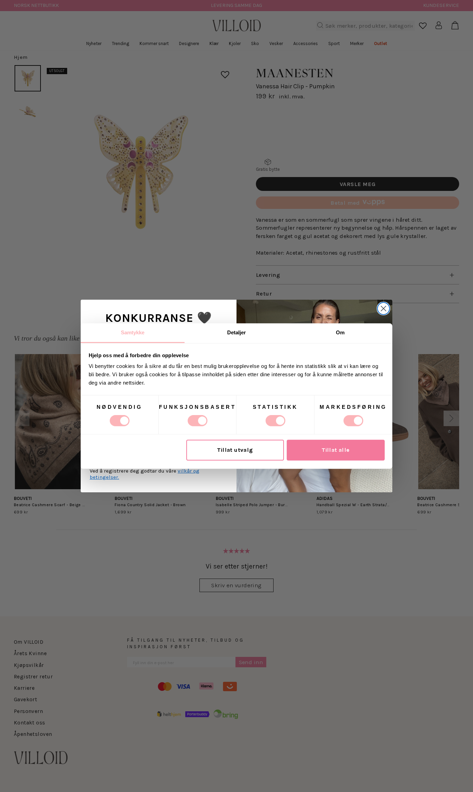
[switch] (197, 420)
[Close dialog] (383, 308)
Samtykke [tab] (133, 332)
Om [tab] (340, 332)
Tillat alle (336, 450)
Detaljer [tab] (236, 332)
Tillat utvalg (235, 450)
